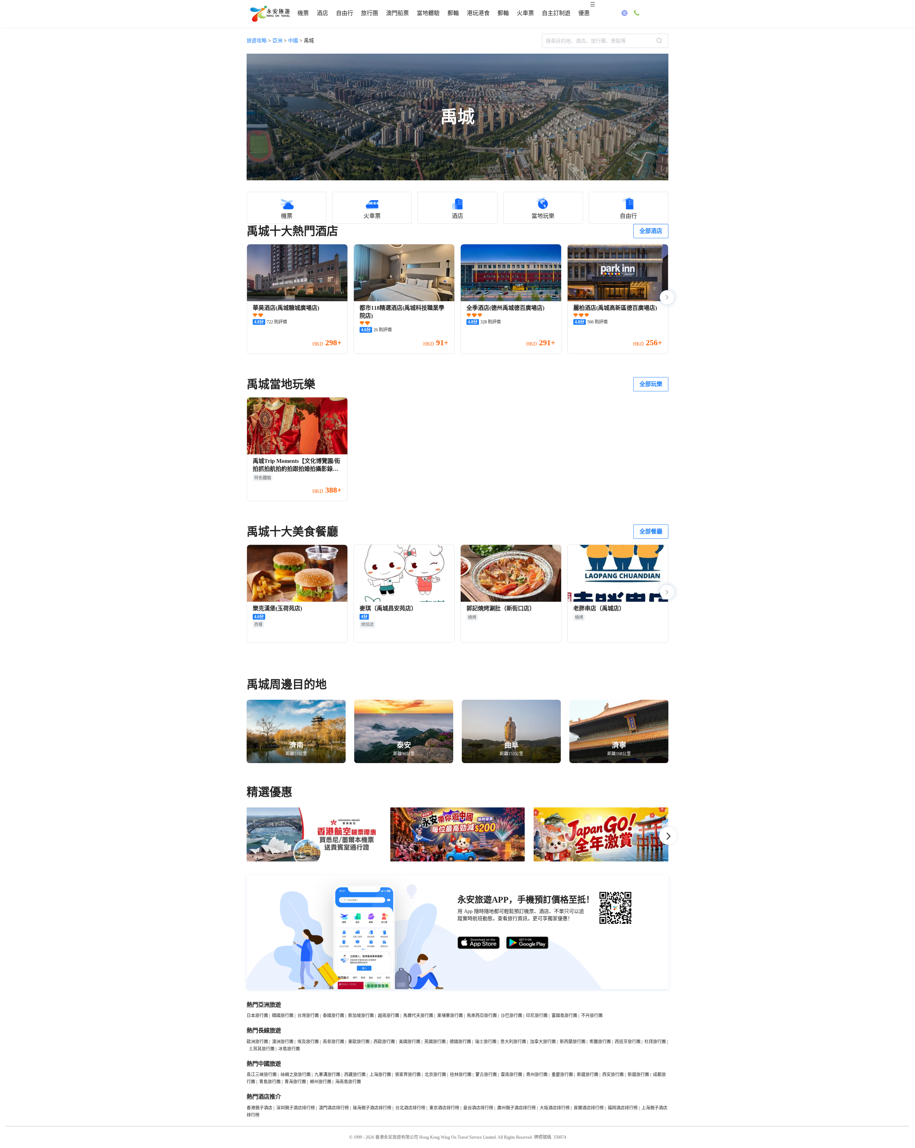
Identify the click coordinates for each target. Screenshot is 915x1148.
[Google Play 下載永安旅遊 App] (527, 943)
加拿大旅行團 (543, 1041)
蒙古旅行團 (486, 1074)
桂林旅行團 (460, 1074)
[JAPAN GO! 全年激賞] (601, 860)
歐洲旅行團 (257, 1041)
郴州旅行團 (320, 1081)
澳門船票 (397, 13)
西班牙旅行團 (627, 1041)
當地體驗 (428, 13)
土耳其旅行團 (261, 1048)
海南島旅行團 (348, 1081)
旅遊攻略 (257, 40)
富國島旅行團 (564, 1015)
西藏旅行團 (355, 1074)
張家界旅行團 (408, 1074)
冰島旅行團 (289, 1048)
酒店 (322, 13)
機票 (303, 13)
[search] (659, 41)
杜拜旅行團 (655, 1041)
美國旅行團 (409, 1041)
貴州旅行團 (537, 1074)
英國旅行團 (435, 1041)
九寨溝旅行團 (327, 1074)
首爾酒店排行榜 (589, 1107)
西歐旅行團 (384, 1041)
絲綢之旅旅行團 (296, 1074)
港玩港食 (478, 13)
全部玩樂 (650, 384)
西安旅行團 (613, 1074)
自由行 (344, 13)
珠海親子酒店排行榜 (372, 1107)
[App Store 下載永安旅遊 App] (479, 943)
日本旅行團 (257, 1015)
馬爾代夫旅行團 (418, 1015)
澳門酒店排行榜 (334, 1107)
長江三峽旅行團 (262, 1074)
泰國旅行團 (333, 1015)
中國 (293, 40)
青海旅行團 (295, 1081)
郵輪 (453, 13)
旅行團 (369, 13)
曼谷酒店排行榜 (478, 1107)
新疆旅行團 (587, 1074)
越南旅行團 (388, 1015)
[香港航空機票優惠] (314, 860)
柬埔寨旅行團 (450, 1015)
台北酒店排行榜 (410, 1107)
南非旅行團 (333, 1041)
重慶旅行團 (562, 1074)
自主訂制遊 (556, 13)
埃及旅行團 (308, 1041)
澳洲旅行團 (282, 1041)
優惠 (584, 13)
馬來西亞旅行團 (482, 1015)
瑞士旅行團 (485, 1041)
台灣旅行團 (308, 1015)
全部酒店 (650, 231)
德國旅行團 (460, 1041)
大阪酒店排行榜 (555, 1107)
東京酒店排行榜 (444, 1107)
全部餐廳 (650, 531)
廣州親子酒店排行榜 (516, 1107)
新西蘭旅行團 (572, 1041)
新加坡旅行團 (361, 1015)
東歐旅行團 (359, 1041)
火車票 (525, 13)
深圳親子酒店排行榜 (295, 1107)
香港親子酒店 (259, 1107)
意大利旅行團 (513, 1041)
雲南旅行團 (511, 1074)
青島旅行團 (270, 1081)
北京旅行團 (435, 1074)
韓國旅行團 (282, 1015)
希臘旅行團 (600, 1041)
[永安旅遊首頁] (269, 14)
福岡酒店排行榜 (623, 1107)
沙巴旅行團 (511, 1015)
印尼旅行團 (537, 1015)
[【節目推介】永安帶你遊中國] (457, 860)
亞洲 (277, 40)
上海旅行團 (380, 1074)
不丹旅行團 (592, 1015)
